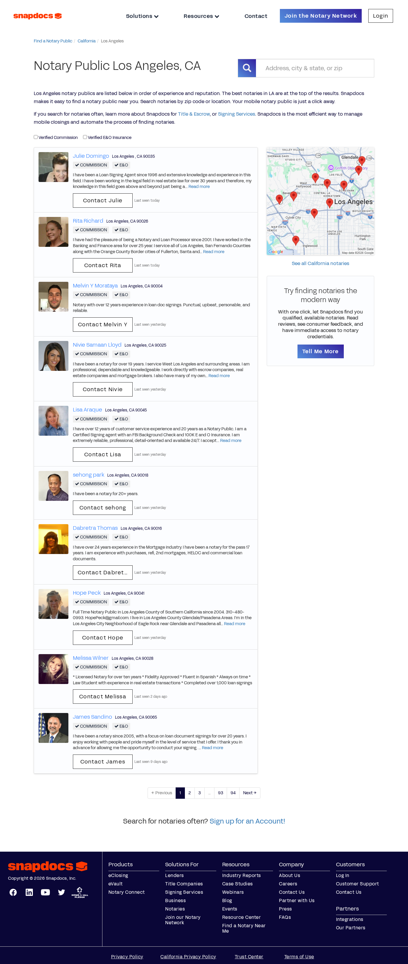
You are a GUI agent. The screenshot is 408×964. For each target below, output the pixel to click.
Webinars (233, 892)
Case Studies (237, 884)
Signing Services (236, 114)
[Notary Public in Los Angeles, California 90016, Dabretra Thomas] (53, 538)
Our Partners (351, 928)
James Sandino (92, 717)
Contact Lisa (102, 454)
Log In (342, 875)
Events (229, 909)
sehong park (88, 475)
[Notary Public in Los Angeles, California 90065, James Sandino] (53, 727)
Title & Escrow (194, 114)
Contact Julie (102, 200)
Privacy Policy (127, 957)
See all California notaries (320, 263)
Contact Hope (102, 638)
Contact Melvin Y (103, 324)
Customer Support (357, 884)
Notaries (175, 909)
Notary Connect (126, 892)
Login (380, 16)
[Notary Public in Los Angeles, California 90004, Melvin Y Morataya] (53, 296)
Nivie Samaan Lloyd (97, 345)
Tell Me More (320, 351)
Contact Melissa (102, 696)
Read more (199, 186)
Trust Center (249, 957)
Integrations (349, 919)
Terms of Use (299, 957)
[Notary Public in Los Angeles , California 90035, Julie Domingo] (53, 166)
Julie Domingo (91, 156)
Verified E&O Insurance (109, 137)
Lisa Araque (87, 410)
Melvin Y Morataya (95, 286)
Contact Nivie (103, 389)
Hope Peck (87, 593)
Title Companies (184, 884)
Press (285, 909)
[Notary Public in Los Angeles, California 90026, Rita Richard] (53, 231)
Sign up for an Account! (247, 821)
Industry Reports (241, 875)
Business (175, 900)
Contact (256, 16)
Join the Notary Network (321, 16)
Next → (250, 793)
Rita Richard (88, 221)
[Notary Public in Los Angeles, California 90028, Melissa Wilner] (53, 668)
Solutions (140, 16)
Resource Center (241, 917)
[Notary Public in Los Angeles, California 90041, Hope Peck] (53, 603)
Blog (227, 900)
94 (233, 793)
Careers (288, 884)
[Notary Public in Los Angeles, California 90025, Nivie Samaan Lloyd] (53, 355)
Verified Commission (58, 137)
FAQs (285, 917)
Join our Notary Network (183, 920)
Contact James (102, 762)
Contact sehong (102, 508)
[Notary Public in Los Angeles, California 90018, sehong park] (53, 485)
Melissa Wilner (91, 658)
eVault (115, 884)
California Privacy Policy (188, 957)
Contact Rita (103, 265)
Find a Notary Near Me (244, 928)
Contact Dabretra (104, 572)
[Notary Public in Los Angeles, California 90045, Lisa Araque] (53, 420)
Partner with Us (297, 900)
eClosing (118, 875)
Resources (199, 16)
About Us (289, 875)
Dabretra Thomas (95, 528)
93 (220, 793)
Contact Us (292, 892)
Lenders (174, 875)
